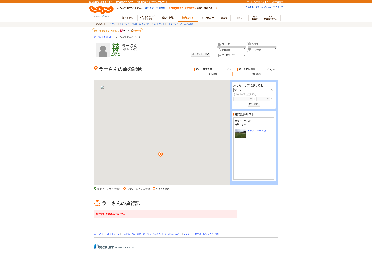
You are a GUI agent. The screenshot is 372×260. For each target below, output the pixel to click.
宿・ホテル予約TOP (103, 37)
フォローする (200, 54)
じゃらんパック (148, 17)
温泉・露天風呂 (144, 234)
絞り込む (254, 104)
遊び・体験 (168, 17)
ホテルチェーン (112, 234)
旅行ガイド (112, 24)
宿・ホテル (99, 234)
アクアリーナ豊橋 (256, 131)
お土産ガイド (172, 24)
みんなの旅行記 (187, 24)
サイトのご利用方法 (255, 1)
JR (169, 234)
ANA (177, 234)
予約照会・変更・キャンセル (258, 7)
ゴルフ (240, 17)
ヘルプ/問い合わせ (275, 1)
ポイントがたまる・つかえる (106, 30)
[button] (160, 155)
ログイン (149, 7)
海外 (255, 18)
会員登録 (160, 7)
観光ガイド (124, 24)
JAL (173, 234)
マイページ (278, 7)
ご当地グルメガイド (140, 24)
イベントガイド (157, 24)
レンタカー (208, 17)
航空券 (224, 17)
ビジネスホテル (128, 234)
